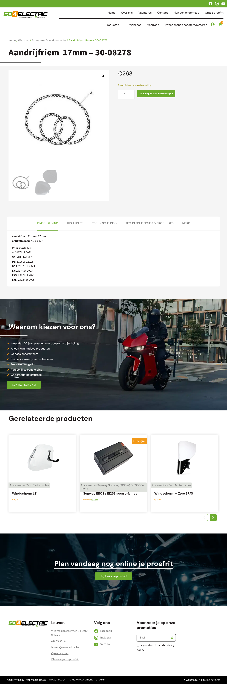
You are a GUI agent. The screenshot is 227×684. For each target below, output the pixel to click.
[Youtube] (223, 4)
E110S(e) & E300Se (132, 485)
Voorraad (153, 25)
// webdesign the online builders (202, 680)
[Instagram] (217, 4)
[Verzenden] (171, 637)
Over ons (127, 13)
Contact (162, 13)
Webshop (135, 25)
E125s (84, 489)
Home (111, 13)
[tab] (47, 224)
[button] (204, 517)
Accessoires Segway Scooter (99, 485)
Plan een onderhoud (186, 13)
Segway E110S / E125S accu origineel (110, 493)
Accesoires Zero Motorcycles (49, 40)
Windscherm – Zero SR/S (173, 493)
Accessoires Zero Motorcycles (29, 485)
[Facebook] (210, 4)
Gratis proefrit (214, 13)
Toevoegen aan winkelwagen (156, 93)
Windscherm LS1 (24, 493)
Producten (112, 25)
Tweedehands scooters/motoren (186, 25)
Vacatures (145, 13)
